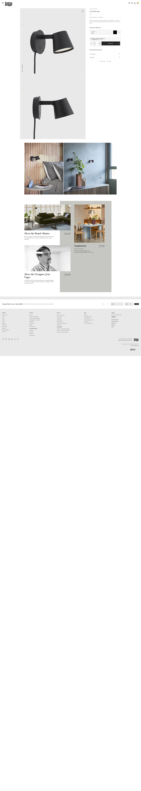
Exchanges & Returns (88, 316)
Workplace (31, 330)
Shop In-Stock (5, 315)
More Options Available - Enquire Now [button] (96, 49)
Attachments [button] (92, 57)
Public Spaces (32, 335)
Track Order (59, 318)
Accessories (4, 324)
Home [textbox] (103, 304)
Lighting (91, 8)
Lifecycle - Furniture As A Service (63, 330)
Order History (59, 316)
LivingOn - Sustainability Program (63, 328)
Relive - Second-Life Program (62, 332)
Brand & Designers (5, 329)
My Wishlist (59, 324)
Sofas (3, 318)
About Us (31, 315)
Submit (136, 304)
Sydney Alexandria (114, 319)
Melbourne (113, 323)
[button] (105, 32)
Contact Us (113, 316)
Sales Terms (86, 321)
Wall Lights (95, 8)
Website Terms (137, 345)
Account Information (61, 315)
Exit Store (4, 328)
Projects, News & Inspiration (35, 318)
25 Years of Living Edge (34, 316)
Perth (112, 326)
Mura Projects (32, 326)
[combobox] (105, 304)
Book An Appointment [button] (88, 323)
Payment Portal (60, 321)
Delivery (85, 315)
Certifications (32, 323)
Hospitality (32, 332)
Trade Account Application (62, 323)
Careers (31, 324)
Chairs (3, 316)
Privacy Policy (132, 345)
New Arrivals (4, 326)
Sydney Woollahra (114, 321)
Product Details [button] (92, 54)
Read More (68, 233)
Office (3, 321)
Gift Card (4, 331)
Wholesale (31, 321)
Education (31, 333)
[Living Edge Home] (9, 4)
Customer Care (87, 318)
